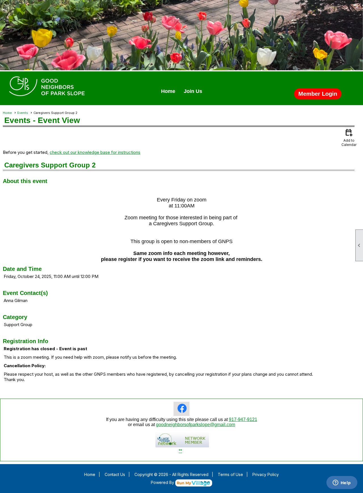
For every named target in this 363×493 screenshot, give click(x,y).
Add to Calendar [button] (348, 137)
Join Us (193, 91)
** (180, 451)
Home (168, 91)
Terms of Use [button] (230, 474)
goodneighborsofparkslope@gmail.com (195, 424)
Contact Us (115, 474)
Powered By (163, 482)
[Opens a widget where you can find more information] (341, 483)
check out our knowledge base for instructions (95, 152)
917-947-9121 (243, 419)
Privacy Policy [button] (265, 474)
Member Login (317, 94)
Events (22, 113)
